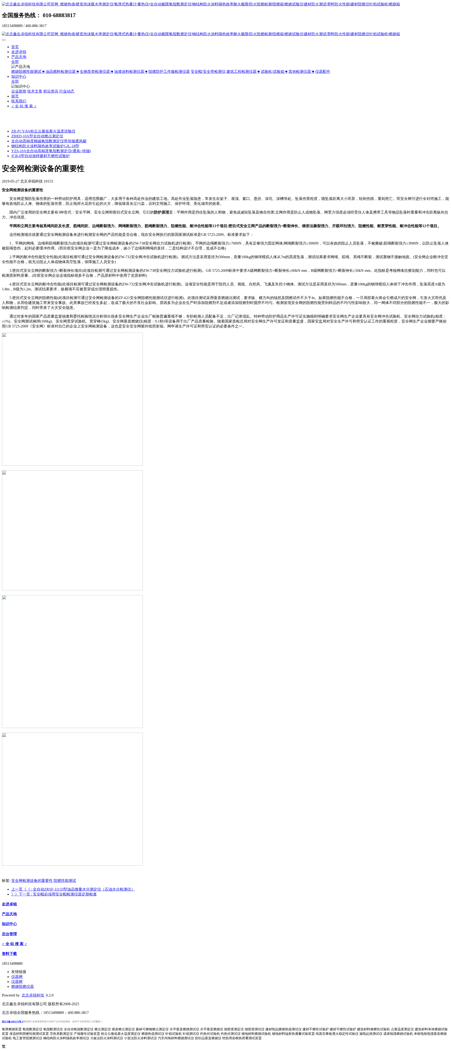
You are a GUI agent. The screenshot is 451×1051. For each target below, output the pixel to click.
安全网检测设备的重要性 (32, 881)
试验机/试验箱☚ (274, 72)
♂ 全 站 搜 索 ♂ (24, 106)
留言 (15, 96)
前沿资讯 (50, 91)
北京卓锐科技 (33, 995)
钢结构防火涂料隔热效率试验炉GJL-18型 (45, 146)
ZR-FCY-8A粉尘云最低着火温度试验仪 (43, 131)
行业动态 (66, 91)
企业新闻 (18, 91)
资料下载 (9, 954)
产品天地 (18, 57)
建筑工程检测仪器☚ (243, 72)
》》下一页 (54, 894)
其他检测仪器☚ (301, 72)
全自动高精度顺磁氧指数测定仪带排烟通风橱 (48, 141)
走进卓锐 (18, 52)
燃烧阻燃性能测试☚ (28, 72)
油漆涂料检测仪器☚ (131, 72)
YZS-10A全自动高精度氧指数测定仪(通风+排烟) (51, 151)
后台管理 (9, 934)
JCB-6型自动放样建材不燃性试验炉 (40, 156)
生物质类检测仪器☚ (96, 72)
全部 (15, 62)
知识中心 (18, 76)
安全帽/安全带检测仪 (208, 72)
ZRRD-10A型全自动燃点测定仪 (37, 136)
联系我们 (18, 101)
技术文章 (34, 91)
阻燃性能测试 (65, 881)
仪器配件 (322, 72)
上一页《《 (73, 889)
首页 (15, 47)
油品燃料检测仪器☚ (62, 72)
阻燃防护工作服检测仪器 (169, 72)
